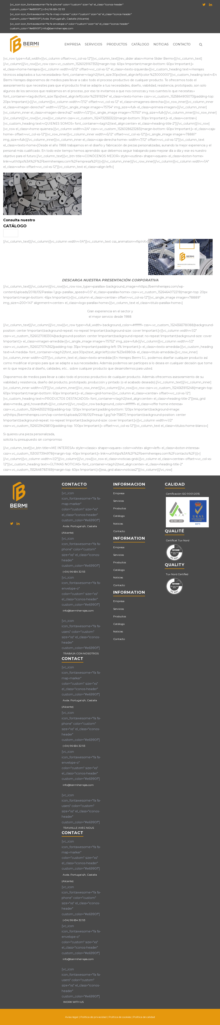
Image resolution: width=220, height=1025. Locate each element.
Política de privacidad (93, 1017)
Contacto (182, 44)
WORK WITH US (73, 1001)
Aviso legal (71, 1017)
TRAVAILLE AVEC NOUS (78, 827)
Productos (117, 44)
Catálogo (140, 44)
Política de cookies (120, 1017)
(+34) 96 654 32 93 (53, 9)
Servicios (93, 44)
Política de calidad (144, 1017)
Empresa (72, 44)
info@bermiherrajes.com (57, 28)
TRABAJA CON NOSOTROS (81, 653)
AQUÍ (10, 233)
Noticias (161, 44)
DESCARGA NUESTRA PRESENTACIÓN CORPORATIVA (110, 280)
